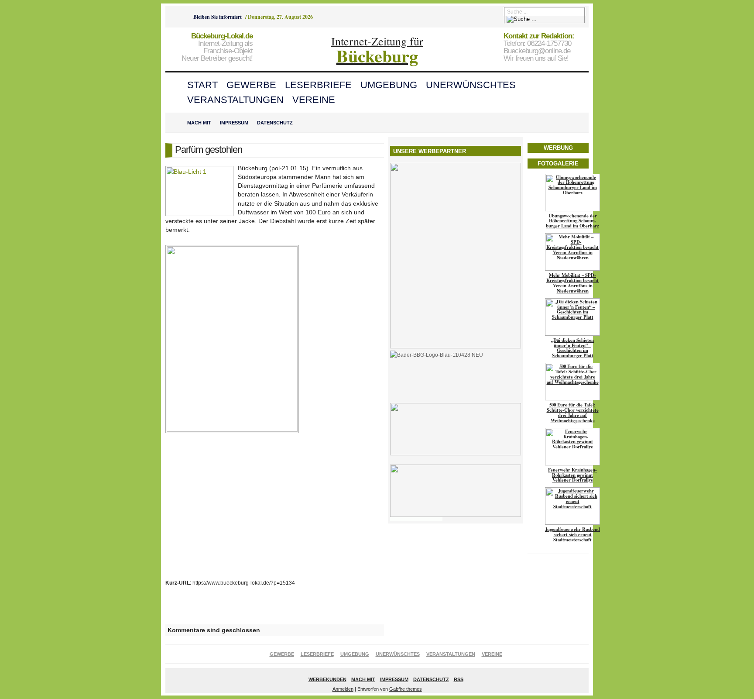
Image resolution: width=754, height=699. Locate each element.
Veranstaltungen (235, 99)
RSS (458, 679)
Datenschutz (275, 122)
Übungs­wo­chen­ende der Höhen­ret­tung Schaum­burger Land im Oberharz (572, 221)
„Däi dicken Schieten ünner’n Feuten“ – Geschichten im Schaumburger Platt (572, 348)
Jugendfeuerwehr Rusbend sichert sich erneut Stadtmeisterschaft (572, 534)
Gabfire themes (405, 689)
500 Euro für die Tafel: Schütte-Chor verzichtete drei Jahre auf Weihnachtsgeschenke (573, 412)
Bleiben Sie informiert (217, 17)
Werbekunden (327, 679)
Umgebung (388, 84)
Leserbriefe (318, 84)
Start (202, 84)
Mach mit (199, 122)
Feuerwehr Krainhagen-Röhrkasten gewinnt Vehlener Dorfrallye (572, 475)
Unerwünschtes (471, 84)
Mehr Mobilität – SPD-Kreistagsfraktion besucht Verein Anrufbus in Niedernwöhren (572, 283)
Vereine (313, 99)
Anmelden (342, 689)
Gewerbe (251, 84)
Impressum (234, 122)
